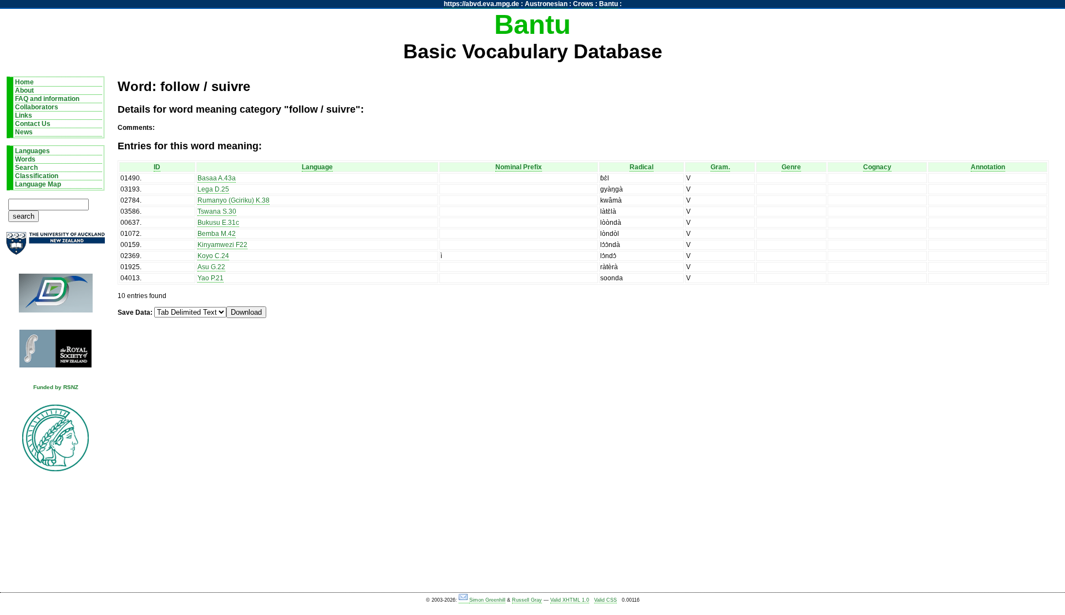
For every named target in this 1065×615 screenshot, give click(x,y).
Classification (36, 176)
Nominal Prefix (518, 167)
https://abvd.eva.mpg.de (481, 4)
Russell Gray (527, 600)
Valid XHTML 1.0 (569, 600)
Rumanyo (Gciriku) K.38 (233, 200)
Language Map (38, 184)
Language (317, 167)
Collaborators (36, 107)
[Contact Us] (464, 600)
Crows (583, 4)
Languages (32, 151)
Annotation (988, 167)
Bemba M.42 (216, 234)
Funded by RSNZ (55, 387)
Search (26, 168)
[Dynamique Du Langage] (55, 296)
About (24, 90)
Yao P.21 (210, 278)
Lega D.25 (213, 189)
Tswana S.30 (216, 211)
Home (24, 82)
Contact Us (32, 124)
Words (25, 159)
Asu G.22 (211, 267)
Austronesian (546, 4)
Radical (641, 167)
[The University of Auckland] (55, 247)
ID (157, 167)
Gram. (720, 167)
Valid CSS (605, 600)
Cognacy (877, 167)
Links (23, 115)
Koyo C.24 (213, 256)
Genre (791, 167)
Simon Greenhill (487, 600)
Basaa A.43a (216, 178)
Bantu (608, 4)
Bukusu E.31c (218, 222)
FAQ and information (47, 99)
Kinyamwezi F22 (222, 245)
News (24, 132)
